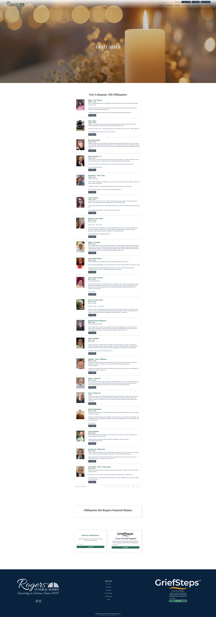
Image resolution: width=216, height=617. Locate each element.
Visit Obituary (92, 115)
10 (128, 486)
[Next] (140, 487)
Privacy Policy (101, 615)
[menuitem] (162, 5)
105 (134, 486)
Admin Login (115, 615)
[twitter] (40, 601)
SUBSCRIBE (90, 546)
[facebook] (37, 601)
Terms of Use (108, 615)
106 (137, 486)
